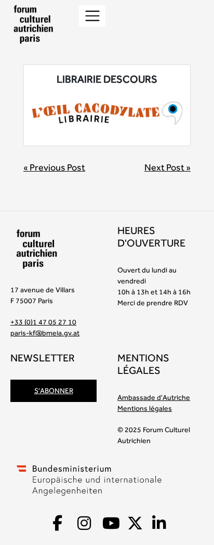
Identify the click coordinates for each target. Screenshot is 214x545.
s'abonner (53, 390)
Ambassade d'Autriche (153, 397)
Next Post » (167, 167)
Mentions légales (144, 408)
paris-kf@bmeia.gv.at (44, 333)
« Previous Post (54, 167)
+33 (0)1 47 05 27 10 (43, 322)
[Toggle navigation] (92, 16)
